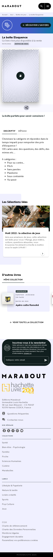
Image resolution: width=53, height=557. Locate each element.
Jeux (11, 14)
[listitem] (4, 430)
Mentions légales (10, 533)
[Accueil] (13, 6)
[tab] (9, 131)
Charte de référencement (14, 525)
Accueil (5, 14)
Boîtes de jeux (21, 14)
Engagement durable (12, 536)
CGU (4, 522)
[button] (35, 25)
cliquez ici (27, 353)
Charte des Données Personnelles (19, 529)
